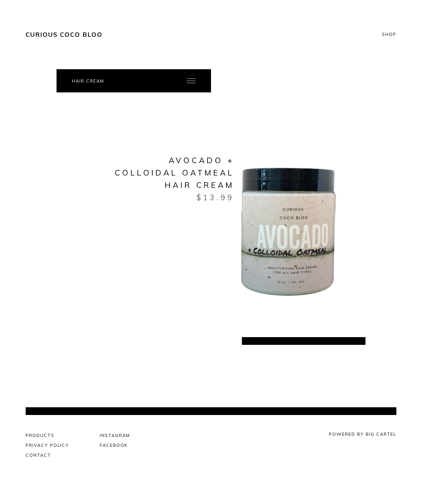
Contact (38, 455)
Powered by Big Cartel (362, 434)
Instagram (115, 435)
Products (40, 435)
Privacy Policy (47, 445)
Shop (389, 34)
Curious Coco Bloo (64, 34)
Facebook (114, 445)
